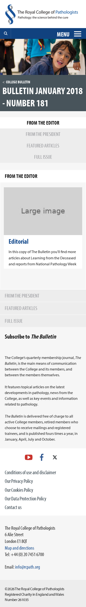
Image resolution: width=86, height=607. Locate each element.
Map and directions (19, 547)
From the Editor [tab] (43, 122)
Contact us (13, 507)
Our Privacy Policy (19, 481)
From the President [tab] (43, 134)
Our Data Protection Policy (25, 498)
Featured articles (21, 308)
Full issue (14, 320)
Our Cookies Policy (19, 489)
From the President (22, 295)
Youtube (28, 457)
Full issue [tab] (43, 156)
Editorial (18, 241)
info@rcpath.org (27, 566)
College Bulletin (18, 81)
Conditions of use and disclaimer (30, 472)
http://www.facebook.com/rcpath (42, 457)
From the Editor (21, 176)
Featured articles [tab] (43, 145)
